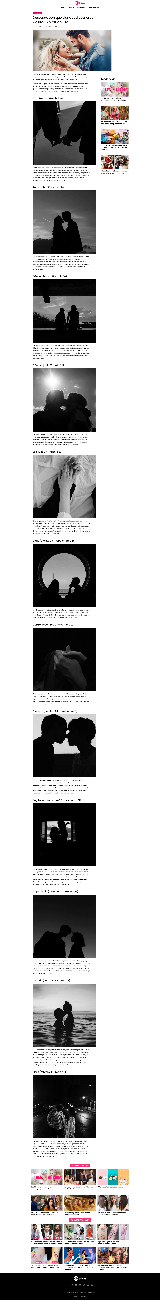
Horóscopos (37, 13)
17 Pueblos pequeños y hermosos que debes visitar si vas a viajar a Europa (114, 147)
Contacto (76, 1296)
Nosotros (83, 1296)
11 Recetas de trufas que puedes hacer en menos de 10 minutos (114, 172)
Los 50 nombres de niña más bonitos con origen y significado (114, 99)
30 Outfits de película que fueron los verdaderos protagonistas (114, 123)
